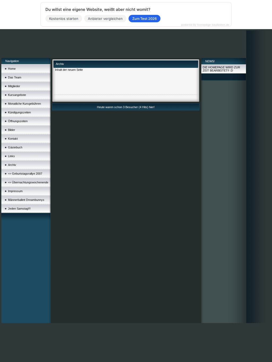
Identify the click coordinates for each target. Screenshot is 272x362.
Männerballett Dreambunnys (26, 199)
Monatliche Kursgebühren (24, 103)
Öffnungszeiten (18, 121)
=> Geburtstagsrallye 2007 (25, 173)
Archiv (12, 164)
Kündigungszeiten (19, 112)
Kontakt (13, 138)
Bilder (11, 129)
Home (12, 68)
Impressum (15, 191)
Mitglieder (14, 86)
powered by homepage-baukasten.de (205, 24)
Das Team (14, 77)
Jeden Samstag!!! (19, 208)
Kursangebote (17, 94)
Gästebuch (15, 147)
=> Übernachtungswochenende (28, 182)
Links (11, 156)
